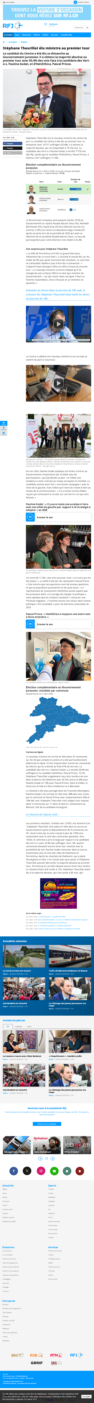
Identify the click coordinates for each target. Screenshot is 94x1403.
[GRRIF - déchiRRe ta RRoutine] (37, 1363)
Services (54, 35)
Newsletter (6, 1340)
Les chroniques (8, 1255)
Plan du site (29, 1378)
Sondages (6, 1287)
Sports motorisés (54, 1221)
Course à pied (53, 1229)
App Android (80, 1171)
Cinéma (50, 1255)
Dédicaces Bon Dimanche (11, 1267)
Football (51, 1189)
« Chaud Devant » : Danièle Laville (65, 1056)
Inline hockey (52, 1225)
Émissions (26, 35)
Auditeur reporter (8, 1217)
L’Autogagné (7, 1279)
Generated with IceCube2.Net (26, 1383)
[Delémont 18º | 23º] (45, 22)
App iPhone (67, 1171)
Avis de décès (52, 1279)
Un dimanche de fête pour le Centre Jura (46, 923)
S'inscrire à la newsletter (47, 1124)
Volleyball (51, 1201)
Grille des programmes (10, 1263)
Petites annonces (54, 1267)
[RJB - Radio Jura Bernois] (37, 1355)
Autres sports (52, 1233)
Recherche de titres (9, 1259)
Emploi (50, 1275)
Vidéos (45, 35)
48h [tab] (8, 1026)
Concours (6, 1291)
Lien (9, 153)
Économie (6, 1201)
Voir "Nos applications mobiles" (79, 1145)
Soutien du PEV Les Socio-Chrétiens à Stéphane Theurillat (53, 929)
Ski (49, 1209)
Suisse (5, 1193)
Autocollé (6, 1283)
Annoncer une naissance (11, 1271)
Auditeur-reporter (83, 2)
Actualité (8, 35)
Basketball (51, 1197)
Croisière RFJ (66, 35)
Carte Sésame (7, 1312)
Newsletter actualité (9, 1221)
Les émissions (7, 1251)
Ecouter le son (45, 517)
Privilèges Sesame (54, 1259)
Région (24, 42)
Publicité (5, 1316)
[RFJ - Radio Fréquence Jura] (76, 1355)
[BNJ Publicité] (17, 1355)
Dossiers (5, 1213)
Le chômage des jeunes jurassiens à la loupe (67, 1004)
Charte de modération (10, 1332)
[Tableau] (58, 189)
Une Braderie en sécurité (15, 1003)
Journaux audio (7, 1209)
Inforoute (51, 1271)
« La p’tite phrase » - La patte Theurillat (45, 917)
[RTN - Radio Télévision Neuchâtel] (56, 1355)
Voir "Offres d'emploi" (18, 1145)
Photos (37, 35)
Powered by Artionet (9, 1383)
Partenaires (6, 1324)
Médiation (6, 1328)
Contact (5, 1336)
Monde (5, 1197)
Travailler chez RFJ (8, 1320)
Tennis (50, 1217)
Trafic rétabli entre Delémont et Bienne (68, 970)
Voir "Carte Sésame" (48, 1145)
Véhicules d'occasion (55, 1251)
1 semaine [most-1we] (18, 1026)
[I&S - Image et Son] (56, 1363)
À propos (5, 1304)
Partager (9, 143)
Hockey (50, 1193)
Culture (5, 1205)
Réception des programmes (12, 1308)
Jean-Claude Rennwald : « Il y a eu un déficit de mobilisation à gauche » (57, 920)
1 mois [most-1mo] (29, 1026)
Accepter (86, 1396)
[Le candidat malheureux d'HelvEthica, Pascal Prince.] (58, 656)
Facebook (13, 1171)
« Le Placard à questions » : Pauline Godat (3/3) (48, 926)
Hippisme (51, 1213)
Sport (17, 35)
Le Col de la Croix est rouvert (17, 970)
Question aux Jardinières (11, 1275)
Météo (50, 1263)
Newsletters (54, 1171)
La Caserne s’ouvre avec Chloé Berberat (22, 1056)
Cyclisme (51, 1205)
